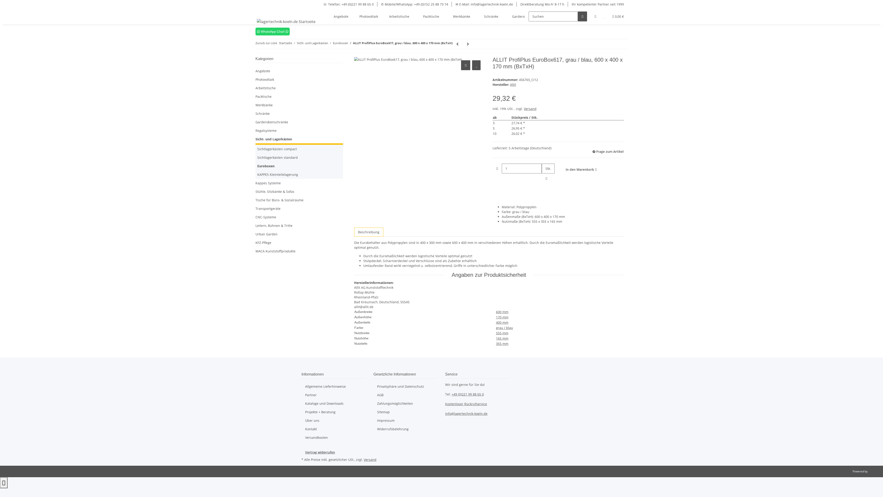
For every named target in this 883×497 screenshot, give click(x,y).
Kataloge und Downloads (324, 403)
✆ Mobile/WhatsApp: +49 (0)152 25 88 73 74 (414, 4)
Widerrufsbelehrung (393, 429)
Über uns (312, 420)
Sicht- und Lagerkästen (273, 139)
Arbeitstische (265, 88)
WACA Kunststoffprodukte (275, 251)
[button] (595, 16)
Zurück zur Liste (266, 43)
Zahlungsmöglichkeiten (395, 403)
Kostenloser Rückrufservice (466, 404)
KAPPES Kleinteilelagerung (277, 174)
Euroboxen (266, 166)
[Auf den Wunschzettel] (476, 65)
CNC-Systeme (265, 217)
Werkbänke (264, 105)
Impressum (386, 420)
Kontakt (311, 429)
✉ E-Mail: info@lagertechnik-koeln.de (484, 4)
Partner (311, 395)
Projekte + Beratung (320, 412)
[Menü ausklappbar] (261, 12)
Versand (530, 109)
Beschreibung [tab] (368, 232)
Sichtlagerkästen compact (277, 149)
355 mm (502, 343)
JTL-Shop (873, 471)
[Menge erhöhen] (546, 178)
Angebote (262, 71)
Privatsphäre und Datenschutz (400, 386)
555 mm (502, 333)
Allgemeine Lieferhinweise (325, 386)
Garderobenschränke (271, 122)
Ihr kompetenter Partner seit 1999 (598, 4)
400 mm (502, 322)
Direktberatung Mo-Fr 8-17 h (542, 4)
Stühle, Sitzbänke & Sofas (274, 191)
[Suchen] (582, 16)
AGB (380, 395)
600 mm (502, 312)
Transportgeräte (268, 208)
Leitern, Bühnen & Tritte (273, 225)
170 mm (502, 317)
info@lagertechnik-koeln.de (466, 413)
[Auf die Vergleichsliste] (465, 65)
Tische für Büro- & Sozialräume (279, 200)
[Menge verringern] (497, 168)
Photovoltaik (264, 79)
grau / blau (504, 328)
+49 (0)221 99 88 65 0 (468, 394)
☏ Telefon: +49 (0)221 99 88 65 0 (348, 4)
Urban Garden (266, 234)
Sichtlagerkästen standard (277, 157)
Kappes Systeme (268, 183)
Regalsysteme (266, 130)
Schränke (262, 113)
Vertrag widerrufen (320, 452)
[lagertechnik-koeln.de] (286, 21)
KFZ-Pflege (263, 242)
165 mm (502, 338)
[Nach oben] (4, 482)
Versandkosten (316, 437)
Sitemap (383, 412)
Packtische (263, 96)
